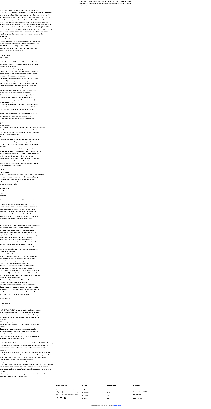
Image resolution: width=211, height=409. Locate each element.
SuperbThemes (117, 405)
